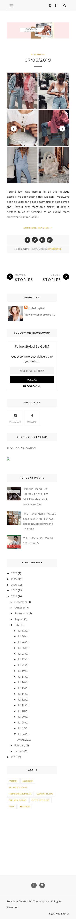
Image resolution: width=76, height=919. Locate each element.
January (19, 751)
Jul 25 (21, 647)
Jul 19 (21, 670)
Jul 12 (21, 699)
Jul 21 (21, 665)
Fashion (13, 781)
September (21, 613)
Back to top (58, 914)
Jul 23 (21, 653)
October (19, 607)
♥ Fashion (38, 54)
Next (62, 129)
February (19, 745)
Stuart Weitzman (18, 787)
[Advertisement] (19, 831)
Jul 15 (21, 688)
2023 (14, 573)
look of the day (45, 794)
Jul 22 (21, 659)
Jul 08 (21, 722)
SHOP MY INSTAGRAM (21, 447)
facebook (32, 422)
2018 (14, 757)
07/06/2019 (38, 60)
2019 (14, 596)
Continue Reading (37, 228)
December (20, 601)
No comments (21, 248)
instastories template (20, 794)
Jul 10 (21, 711)
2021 (14, 584)
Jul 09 (21, 716)
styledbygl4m (55, 248)
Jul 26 (21, 642)
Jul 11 (21, 705)
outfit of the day (40, 800)
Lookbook (28, 781)
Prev (14, 129)
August (19, 619)
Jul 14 (21, 693)
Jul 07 (21, 728)
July (16, 624)
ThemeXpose (41, 901)
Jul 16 (21, 682)
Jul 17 (21, 676)
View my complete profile (39, 314)
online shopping (17, 800)
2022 (14, 579)
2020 (14, 590)
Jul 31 (21, 630)
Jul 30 (21, 636)
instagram (15, 422)
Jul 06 (21, 734)
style (11, 806)
